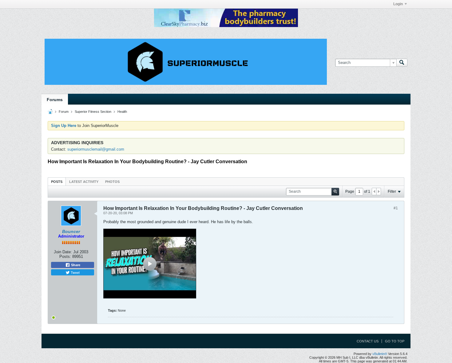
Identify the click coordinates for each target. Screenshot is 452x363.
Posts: (65, 256)
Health (122, 111)
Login (398, 4)
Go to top (394, 341)
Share (75, 265)
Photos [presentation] (112, 181)
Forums (55, 99)
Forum (64, 111)
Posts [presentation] (56, 181)
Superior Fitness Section (93, 111)
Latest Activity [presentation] (83, 181)
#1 (396, 208)
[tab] (57, 181)
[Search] (401, 63)
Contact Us (368, 341)
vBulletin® (379, 354)
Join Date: (63, 252)
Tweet (75, 272)
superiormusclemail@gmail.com (95, 149)
